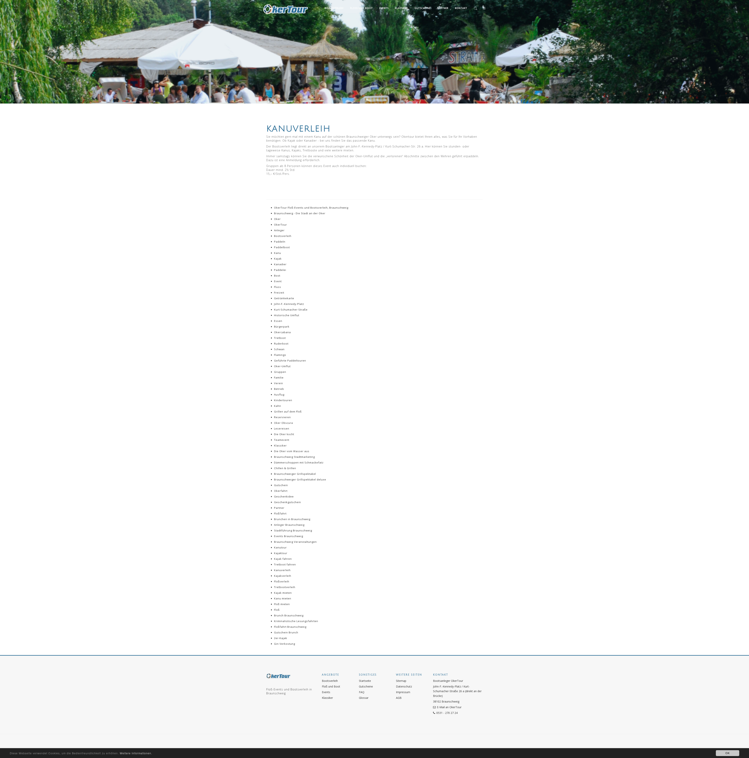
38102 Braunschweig (446, 701)
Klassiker (401, 8)
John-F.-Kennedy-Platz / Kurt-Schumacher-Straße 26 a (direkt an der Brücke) (457, 691)
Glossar (363, 698)
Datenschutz (404, 686)
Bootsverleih (334, 8)
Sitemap (401, 681)
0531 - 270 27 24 (447, 713)
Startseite (365, 681)
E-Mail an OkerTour (449, 707)
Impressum (403, 692)
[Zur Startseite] (278, 678)
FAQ (361, 692)
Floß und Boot (361, 8)
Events (384, 8)
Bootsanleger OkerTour (448, 681)
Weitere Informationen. (136, 753)
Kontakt (461, 8)
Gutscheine (422, 8)
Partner (442, 8)
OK (727, 753)
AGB (399, 698)
